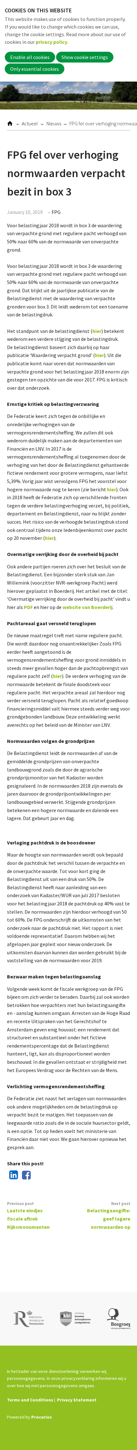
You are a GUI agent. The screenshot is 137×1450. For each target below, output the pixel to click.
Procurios (41, 1417)
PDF (28, 607)
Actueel (30, 123)
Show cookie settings (84, 57)
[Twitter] (37, 1175)
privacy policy (51, 42)
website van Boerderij (87, 607)
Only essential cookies (34, 69)
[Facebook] (25, 1175)
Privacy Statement (77, 1400)
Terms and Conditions (30, 1400)
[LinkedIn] (12, 1175)
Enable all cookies (30, 57)
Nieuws (54, 123)
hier (96, 331)
